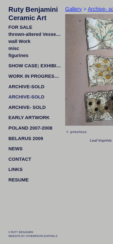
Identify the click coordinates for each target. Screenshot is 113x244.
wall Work (19, 41)
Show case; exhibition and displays (34, 65)
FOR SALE (20, 27)
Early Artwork (29, 117)
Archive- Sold (27, 107)
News (15, 148)
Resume (18, 179)
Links (15, 169)
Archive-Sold (26, 86)
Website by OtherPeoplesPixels (33, 236)
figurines (18, 55)
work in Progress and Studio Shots (34, 76)
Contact (19, 159)
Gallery (73, 9)
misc (13, 48)
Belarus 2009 (25, 138)
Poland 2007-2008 (30, 128)
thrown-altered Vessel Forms (34, 34)
